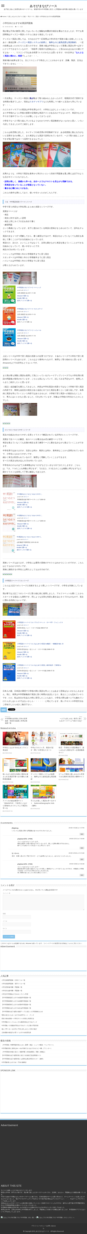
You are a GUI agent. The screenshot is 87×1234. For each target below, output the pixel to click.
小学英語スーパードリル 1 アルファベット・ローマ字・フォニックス (40, 622)
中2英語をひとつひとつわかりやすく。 (30, 515)
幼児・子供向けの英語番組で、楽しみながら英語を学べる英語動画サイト (71, 750)
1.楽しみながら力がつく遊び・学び (19, 16)
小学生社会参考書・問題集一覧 (12, 991)
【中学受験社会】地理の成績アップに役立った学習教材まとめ (22, 1011)
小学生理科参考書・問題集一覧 (12, 987)
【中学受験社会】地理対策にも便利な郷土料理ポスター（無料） (23, 1059)
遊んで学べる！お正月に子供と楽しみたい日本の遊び (19, 1029)
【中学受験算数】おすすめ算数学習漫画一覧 (16, 1001)
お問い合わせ (51, 1226)
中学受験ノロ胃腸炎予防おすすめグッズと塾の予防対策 (20, 1025)
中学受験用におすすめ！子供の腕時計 (14, 1062)
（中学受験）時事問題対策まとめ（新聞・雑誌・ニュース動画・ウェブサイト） (28, 1045)
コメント (6, 893)
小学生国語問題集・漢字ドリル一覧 (13, 984)
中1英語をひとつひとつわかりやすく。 (30, 494)
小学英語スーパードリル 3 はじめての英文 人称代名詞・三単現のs (39, 665)
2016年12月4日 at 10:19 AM (76, 853)
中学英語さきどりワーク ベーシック (29, 287)
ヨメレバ (26, 290)
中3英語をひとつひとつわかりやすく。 (30, 537)
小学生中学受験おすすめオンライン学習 (15, 994)
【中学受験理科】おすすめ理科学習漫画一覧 (16, 1005)
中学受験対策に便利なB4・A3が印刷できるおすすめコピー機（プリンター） (27, 1048)
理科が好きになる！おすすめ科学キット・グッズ (18, 1015)
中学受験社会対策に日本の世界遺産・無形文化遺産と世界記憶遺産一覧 (16, 720)
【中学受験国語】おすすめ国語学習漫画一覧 (16, 998)
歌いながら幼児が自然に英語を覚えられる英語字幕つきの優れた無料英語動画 (15, 776)
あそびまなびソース (43, 6)
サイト (5, 928)
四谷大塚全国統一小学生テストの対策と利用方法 (18, 1018)
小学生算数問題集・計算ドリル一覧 (13, 980)
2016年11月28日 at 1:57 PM (76, 828)
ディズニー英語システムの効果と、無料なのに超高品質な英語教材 (47, 42)
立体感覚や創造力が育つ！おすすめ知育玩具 (16, 1032)
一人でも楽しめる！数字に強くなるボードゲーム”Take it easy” (70, 719)
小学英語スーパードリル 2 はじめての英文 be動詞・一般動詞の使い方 (40, 644)
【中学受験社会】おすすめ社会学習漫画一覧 (16, 1008)
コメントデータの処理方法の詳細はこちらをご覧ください (62, 943)
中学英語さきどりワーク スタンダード (30, 309)
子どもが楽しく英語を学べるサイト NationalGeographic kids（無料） (43, 803)
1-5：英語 (35, 16)
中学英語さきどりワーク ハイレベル (29, 330)
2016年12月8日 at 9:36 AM (76, 864)
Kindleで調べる (22, 298)
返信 (82, 834)
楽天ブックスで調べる (24, 300)
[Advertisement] (43, 959)
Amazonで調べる (23, 296)
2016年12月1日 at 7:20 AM (76, 838)
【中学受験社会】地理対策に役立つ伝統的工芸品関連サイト (21, 1055)
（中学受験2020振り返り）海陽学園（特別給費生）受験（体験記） (24, 1052)
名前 (4, 914)
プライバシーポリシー (38, 1226)
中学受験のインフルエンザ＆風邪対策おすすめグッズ (19, 1022)
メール (5, 921)
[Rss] (43, 1228)
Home (4, 16)
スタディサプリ (36, 101)
